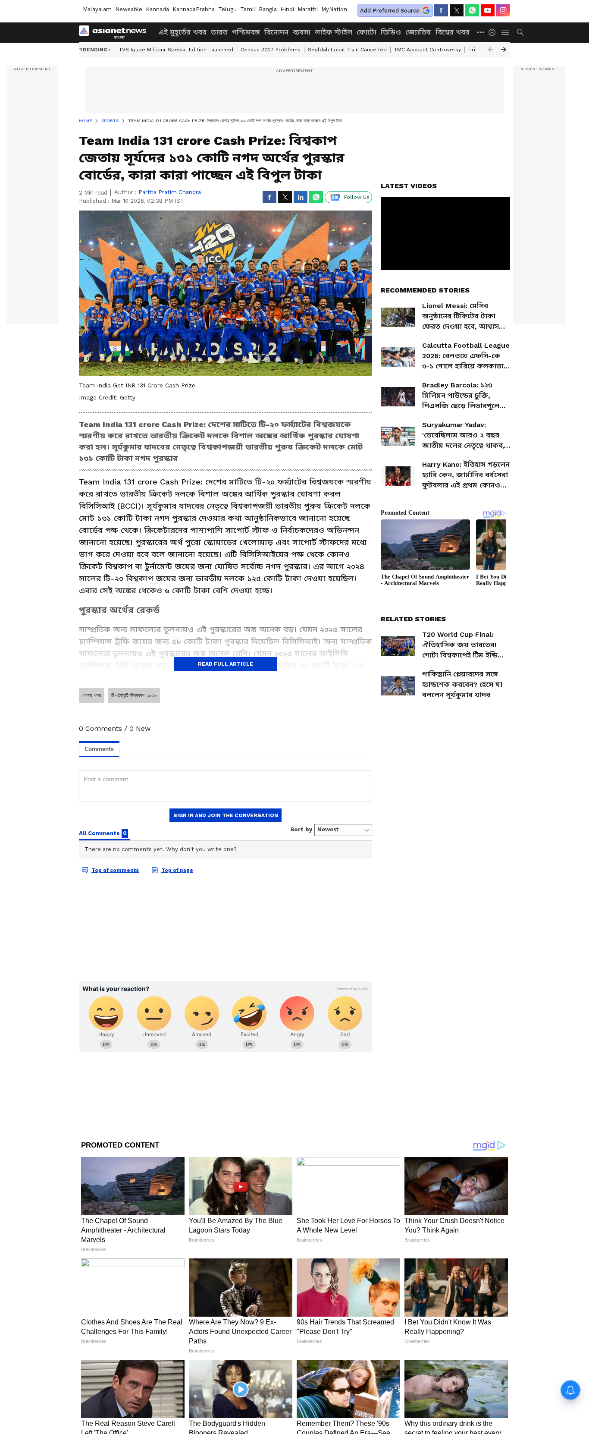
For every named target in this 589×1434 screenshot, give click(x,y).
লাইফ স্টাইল (333, 32)
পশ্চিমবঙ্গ (246, 32)
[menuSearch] (520, 32)
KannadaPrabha (193, 9)
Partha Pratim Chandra (169, 192)
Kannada (157, 9)
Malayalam (97, 9)
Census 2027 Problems (271, 50)
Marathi (308, 9)
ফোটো (366, 32)
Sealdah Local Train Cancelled (347, 50)
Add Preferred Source (390, 10)
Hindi (287, 9)
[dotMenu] (481, 32)
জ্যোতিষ (418, 32)
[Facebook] (441, 10)
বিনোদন (276, 32)
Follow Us (357, 197)
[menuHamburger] (505, 32)
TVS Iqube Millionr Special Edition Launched (176, 50)
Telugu (227, 9)
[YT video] (488, 10)
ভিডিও (391, 32)
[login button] (494, 32)
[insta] (503, 10)
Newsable (128, 9)
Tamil (247, 9)
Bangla (268, 9)
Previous (490, 49)
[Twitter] (457, 10)
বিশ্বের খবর (452, 32)
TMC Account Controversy (427, 50)
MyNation (334, 9)
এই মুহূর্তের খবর (182, 32)
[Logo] (115, 32)
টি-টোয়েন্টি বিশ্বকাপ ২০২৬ (134, 695)
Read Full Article (225, 664)
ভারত (219, 32)
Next (503, 49)
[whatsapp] (472, 10)
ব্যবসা (301, 32)
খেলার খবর (91, 695)
